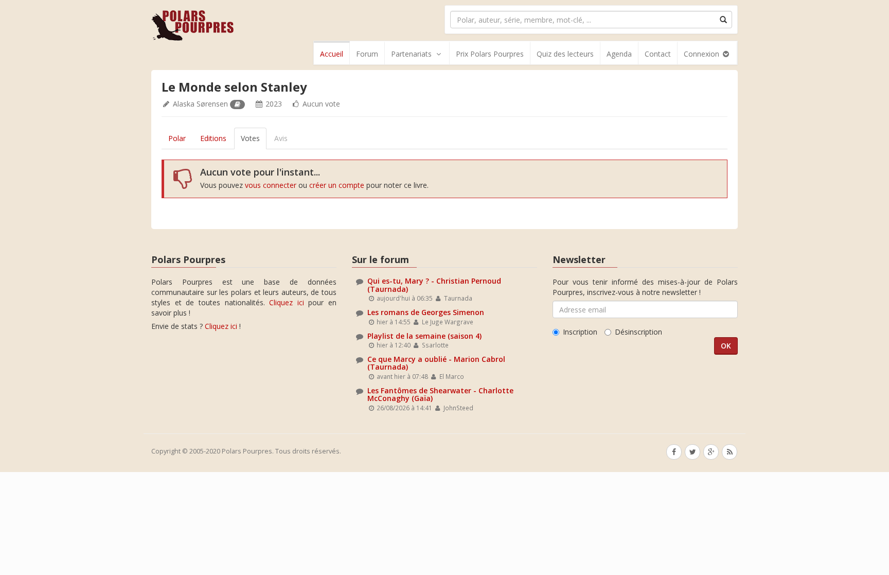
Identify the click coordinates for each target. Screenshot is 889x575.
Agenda (619, 54)
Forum (367, 54)
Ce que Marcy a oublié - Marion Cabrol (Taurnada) (436, 363)
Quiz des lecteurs (565, 54)
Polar (177, 138)
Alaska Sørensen (200, 104)
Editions (213, 138)
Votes (250, 138)
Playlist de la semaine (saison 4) (424, 336)
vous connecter (270, 185)
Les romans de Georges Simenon (425, 312)
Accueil (331, 54)
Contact (658, 54)
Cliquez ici (286, 302)
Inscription (580, 332)
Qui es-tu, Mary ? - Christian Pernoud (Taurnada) (434, 284)
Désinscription (638, 332)
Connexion (702, 54)
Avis (281, 138)
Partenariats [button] (411, 54)
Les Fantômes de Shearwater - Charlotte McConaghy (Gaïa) (440, 394)
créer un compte (336, 185)
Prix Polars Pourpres (490, 54)
